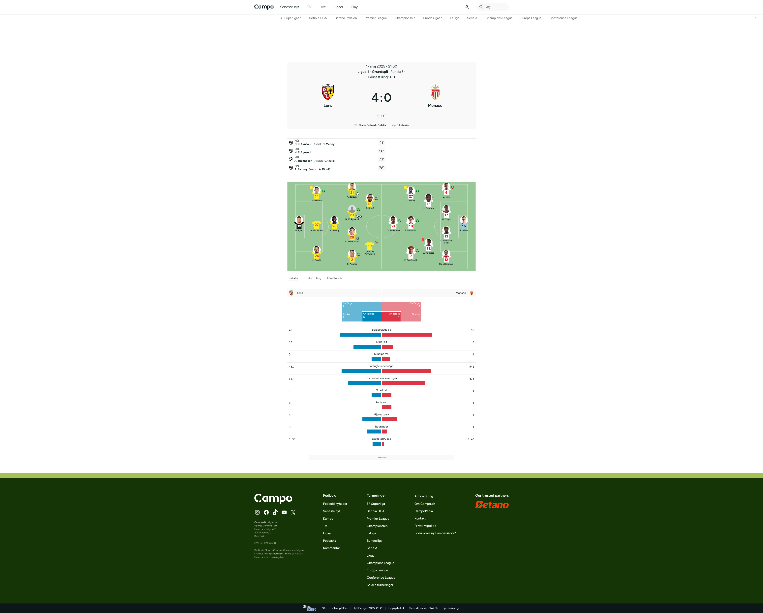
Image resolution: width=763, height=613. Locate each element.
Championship (405, 18)
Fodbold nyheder (335, 504)
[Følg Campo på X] (293, 512)
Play (354, 7)
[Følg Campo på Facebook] (266, 512)
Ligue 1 (372, 555)
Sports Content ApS (266, 525)
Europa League (531, 18)
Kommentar (331, 548)
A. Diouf (324, 169)
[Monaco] (435, 97)
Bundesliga (374, 541)
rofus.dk (433, 608)
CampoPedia (423, 511)
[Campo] (264, 7)
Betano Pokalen (346, 18)
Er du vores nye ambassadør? (435, 533)
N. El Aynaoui (303, 144)
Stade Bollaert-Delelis (372, 125)
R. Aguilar (329, 160)
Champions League (499, 18)
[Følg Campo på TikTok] (275, 512)
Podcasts (329, 541)
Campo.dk (260, 522)
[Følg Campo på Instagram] (257, 512)
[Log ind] (467, 7)
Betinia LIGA (318, 18)
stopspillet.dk (396, 608)
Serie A (472, 18)
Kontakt (420, 518)
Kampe (328, 518)
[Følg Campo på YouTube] (284, 512)
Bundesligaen (432, 18)
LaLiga (454, 18)
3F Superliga (376, 504)
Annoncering (423, 496)
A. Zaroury (301, 169)
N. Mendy (328, 144)
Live (323, 7)
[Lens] (328, 97)
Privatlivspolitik (425, 526)
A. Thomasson (303, 160)
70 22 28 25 (375, 608)
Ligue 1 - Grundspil (373, 72)
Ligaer (338, 7)
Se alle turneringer (380, 585)
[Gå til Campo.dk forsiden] (273, 503)
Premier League (376, 18)
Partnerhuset (276, 553)
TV (309, 7)
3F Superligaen (290, 18)
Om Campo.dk (424, 504)
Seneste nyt (289, 7)
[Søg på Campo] (480, 7)
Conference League (563, 18)
